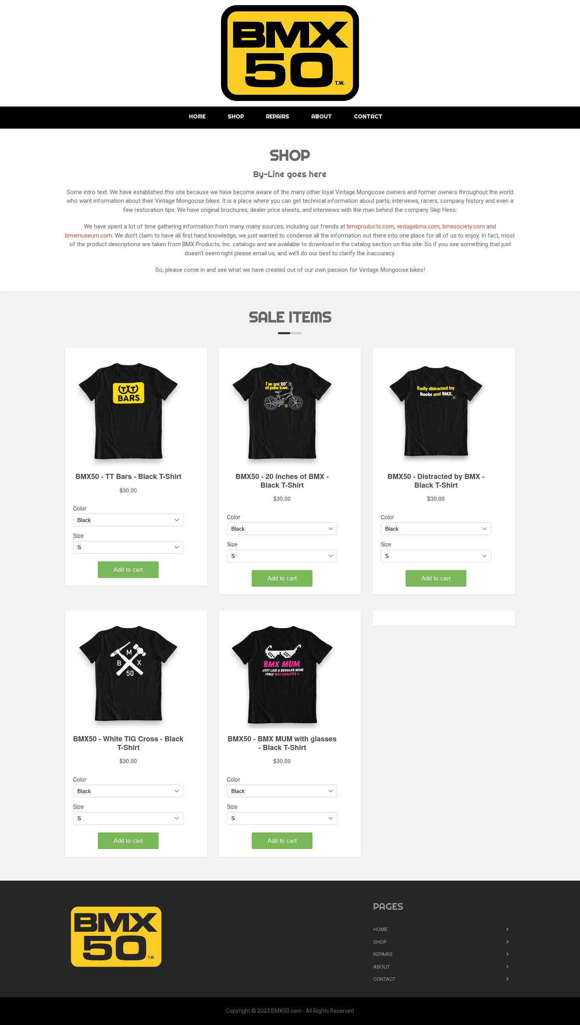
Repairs (277, 116)
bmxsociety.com (463, 226)
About (321, 116)
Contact (368, 116)
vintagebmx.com (418, 226)
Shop (236, 116)
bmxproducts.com (370, 226)
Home (197, 116)
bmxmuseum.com (88, 235)
